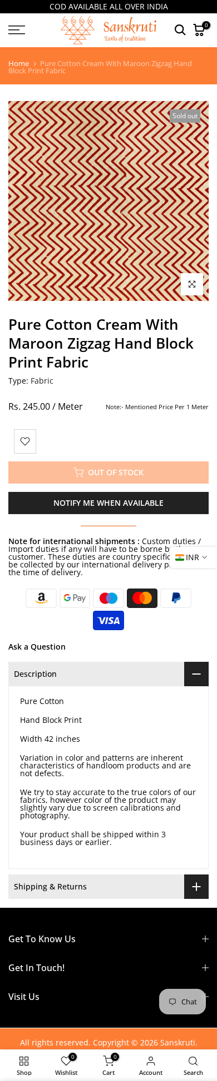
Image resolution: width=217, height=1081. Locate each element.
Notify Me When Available (108, 502)
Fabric (42, 380)
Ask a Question (37, 646)
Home (18, 63)
